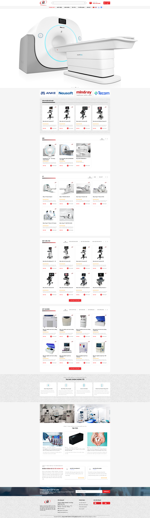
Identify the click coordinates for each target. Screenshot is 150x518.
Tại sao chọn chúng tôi (75, 379)
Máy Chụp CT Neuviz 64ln (98, 196)
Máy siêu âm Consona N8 (98, 261)
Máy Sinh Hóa (82, 309)
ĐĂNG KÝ (106, 491)
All (102, 138)
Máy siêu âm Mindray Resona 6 (83, 287)
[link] (48, 93)
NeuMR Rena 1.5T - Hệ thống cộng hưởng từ (82, 122)
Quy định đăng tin (82, 502)
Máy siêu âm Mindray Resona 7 (99, 287)
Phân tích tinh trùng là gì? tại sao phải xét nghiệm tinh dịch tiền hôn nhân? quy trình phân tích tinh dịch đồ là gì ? (52, 450)
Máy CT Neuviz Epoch (47, 196)
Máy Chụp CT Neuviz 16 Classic (49, 223)
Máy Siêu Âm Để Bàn (85, 241)
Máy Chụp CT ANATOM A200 (66, 223)
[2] (75, 46)
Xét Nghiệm (46, 309)
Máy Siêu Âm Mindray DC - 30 (49, 261)
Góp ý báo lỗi (81, 508)
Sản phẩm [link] (66, 7)
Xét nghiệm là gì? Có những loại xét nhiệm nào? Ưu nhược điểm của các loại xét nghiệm (96, 450)
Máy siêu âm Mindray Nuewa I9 (66, 121)
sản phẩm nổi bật (48, 100)
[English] (96, 7)
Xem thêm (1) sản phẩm (75, 368)
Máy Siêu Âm (46, 241)
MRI (43, 138)
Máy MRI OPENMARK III (81, 158)
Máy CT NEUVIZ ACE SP (65, 196)
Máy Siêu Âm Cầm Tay (97, 241)
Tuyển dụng (81, 7)
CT (43, 176)
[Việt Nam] (93, 7)
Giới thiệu (59, 7)
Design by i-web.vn (92, 516)
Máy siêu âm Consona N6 (65, 261)
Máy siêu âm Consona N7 (81, 261)
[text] (67, 3)
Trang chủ (52, 7)
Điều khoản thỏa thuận (83, 504)
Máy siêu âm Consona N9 (48, 121)
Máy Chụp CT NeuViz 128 (81, 196)
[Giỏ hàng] (104, 2)
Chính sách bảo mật (83, 506)
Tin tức (74, 7)
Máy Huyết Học (72, 309)
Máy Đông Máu (100, 309)
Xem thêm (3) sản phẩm (75, 300)
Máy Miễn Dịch (91, 309)
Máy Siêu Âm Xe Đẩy (73, 241)
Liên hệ (88, 7)
